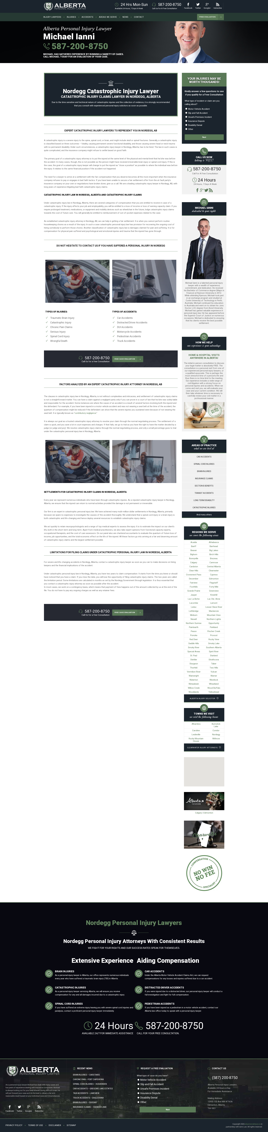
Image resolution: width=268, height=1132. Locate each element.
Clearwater (214, 570)
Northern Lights (214, 619)
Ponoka (193, 635)
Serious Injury (58, 331)
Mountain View (214, 615)
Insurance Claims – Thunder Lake (90, 1107)
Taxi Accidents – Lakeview (86, 1093)
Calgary (193, 562)
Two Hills (214, 667)
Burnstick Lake (216, 725)
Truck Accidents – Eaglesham (88, 1098)
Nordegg (216, 734)
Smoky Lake (213, 643)
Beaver (194, 550)
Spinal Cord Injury (60, 336)
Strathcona (214, 659)
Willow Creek (194, 688)
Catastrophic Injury (60, 322)
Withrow (216, 738)
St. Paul (193, 655)
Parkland (214, 627)
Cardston (193, 566)
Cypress (214, 574)
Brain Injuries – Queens (85, 1102)
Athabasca (214, 542)
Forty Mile (213, 587)
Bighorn (193, 554)
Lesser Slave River (213, 607)
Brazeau (214, 558)
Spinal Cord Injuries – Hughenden (90, 1084)
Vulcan (214, 671)
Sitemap (71, 1125)
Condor (216, 730)
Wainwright (194, 676)
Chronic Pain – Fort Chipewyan (88, 1079)
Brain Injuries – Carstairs (86, 1075)
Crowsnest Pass (193, 574)
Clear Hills (193, 570)
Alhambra (196, 724)
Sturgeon (194, 663)
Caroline (196, 730)
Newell (194, 619)
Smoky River (193, 647)
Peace (194, 631)
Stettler (193, 659)
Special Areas (193, 651)
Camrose (214, 562)
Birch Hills (213, 554)
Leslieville (196, 734)
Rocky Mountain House (196, 739)
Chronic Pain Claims (61, 327)
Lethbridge (193, 611)
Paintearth (193, 627)
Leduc (194, 607)
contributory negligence (85, 413)
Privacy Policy (14, 1125)
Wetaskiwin (194, 684)
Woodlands (194, 692)
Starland (214, 655)
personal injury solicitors (117, 105)
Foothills (194, 587)
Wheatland (214, 684)
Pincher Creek (213, 631)
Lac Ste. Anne (213, 599)
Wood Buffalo (213, 688)
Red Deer (194, 639)
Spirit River (214, 651)
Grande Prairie (193, 591)
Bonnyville (193, 558)
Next (204, 137)
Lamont (213, 603)
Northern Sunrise (193, 623)
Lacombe (193, 603)
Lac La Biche (194, 599)
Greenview (214, 591)
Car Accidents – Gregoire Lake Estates (93, 1088)
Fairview (193, 582)
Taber (213, 663)
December (193, 578)
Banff (193, 546)
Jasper (194, 595)
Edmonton (214, 578)
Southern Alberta (214, 647)
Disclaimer (55, 1125)
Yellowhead (214, 692)
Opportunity (214, 623)
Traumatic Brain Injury (62, 317)
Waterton (193, 680)
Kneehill (213, 595)
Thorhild (193, 667)
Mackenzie (214, 611)
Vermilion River (194, 671)
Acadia (194, 542)
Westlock (214, 680)
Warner (213, 676)
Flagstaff (214, 582)
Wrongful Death (58, 340)
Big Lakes (213, 550)
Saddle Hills (193, 643)
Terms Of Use (35, 1125)
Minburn (193, 615)
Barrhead (214, 546)
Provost (213, 635)
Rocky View (214, 639)
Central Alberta (214, 566)
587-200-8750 (79, 46)
